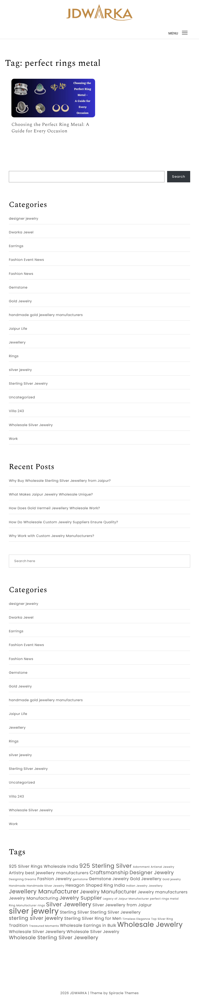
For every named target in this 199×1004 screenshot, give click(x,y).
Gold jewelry (171, 879)
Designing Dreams (22, 879)
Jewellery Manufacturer (44, 891)
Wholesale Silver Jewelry (31, 424)
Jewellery (17, 342)
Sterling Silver (74, 912)
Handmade (17, 886)
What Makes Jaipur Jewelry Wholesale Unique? (51, 494)
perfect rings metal (164, 899)
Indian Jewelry (136, 886)
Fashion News (21, 273)
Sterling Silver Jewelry (28, 383)
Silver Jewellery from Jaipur (122, 905)
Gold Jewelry (20, 301)
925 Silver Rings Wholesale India (43, 866)
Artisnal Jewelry (162, 867)
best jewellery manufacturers (57, 873)
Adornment (141, 867)
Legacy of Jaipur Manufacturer (126, 899)
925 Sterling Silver (105, 866)
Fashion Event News (26, 259)
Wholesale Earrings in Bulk (88, 925)
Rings (14, 356)
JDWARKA (78, 993)
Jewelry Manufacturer (108, 892)
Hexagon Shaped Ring (89, 885)
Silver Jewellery (68, 904)
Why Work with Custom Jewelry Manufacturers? (51, 535)
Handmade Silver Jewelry (46, 886)
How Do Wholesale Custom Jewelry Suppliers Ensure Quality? (63, 522)
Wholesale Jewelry (150, 925)
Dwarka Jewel (21, 232)
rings (41, 905)
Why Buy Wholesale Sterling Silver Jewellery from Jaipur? (60, 480)
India (119, 885)
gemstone (80, 879)
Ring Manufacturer (23, 905)
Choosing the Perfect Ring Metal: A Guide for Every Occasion (50, 127)
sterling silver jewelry (36, 918)
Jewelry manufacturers (163, 892)
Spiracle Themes (124, 993)
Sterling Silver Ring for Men (93, 918)
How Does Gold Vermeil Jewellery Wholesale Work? (54, 508)
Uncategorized (22, 397)
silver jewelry (20, 369)
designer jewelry (23, 218)
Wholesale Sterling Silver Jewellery (53, 938)
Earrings (16, 245)
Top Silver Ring (162, 919)
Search (178, 176)
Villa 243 (16, 410)
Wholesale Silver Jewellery (37, 932)
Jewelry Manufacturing (33, 898)
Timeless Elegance (136, 919)
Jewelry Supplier (80, 898)
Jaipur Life (18, 328)
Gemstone (18, 287)
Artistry (16, 873)
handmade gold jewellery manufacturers (46, 314)
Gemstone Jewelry (109, 879)
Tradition (18, 925)
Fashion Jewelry (54, 879)
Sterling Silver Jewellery (115, 912)
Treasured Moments (44, 926)
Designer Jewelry (152, 873)
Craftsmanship (109, 873)
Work (13, 438)
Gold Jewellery (145, 879)
